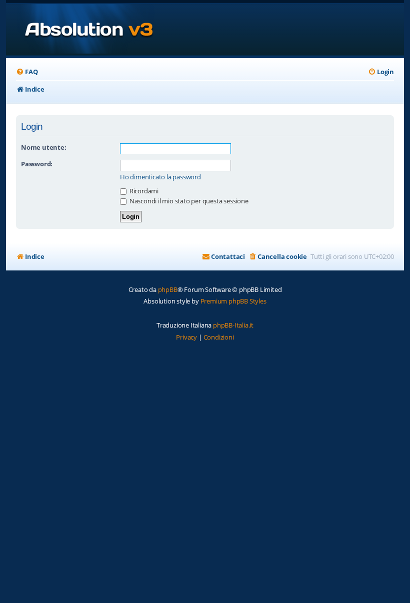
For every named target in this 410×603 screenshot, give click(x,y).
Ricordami (143, 190)
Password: (36, 163)
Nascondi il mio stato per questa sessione (188, 200)
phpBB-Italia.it (233, 325)
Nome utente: (43, 147)
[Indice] (80, 30)
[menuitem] (27, 72)
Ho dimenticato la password (160, 177)
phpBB (168, 289)
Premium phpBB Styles (233, 301)
